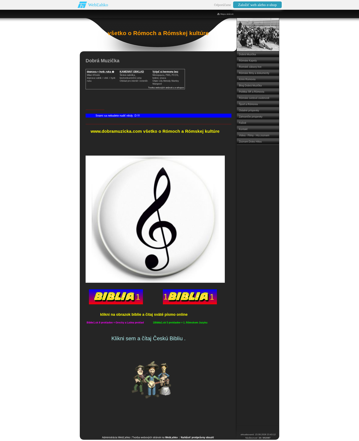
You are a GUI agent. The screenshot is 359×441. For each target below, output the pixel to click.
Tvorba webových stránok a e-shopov (166, 87)
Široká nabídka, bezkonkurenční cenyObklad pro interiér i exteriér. (134, 78)
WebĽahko (98, 4)
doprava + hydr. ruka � (100, 71)
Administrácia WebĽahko (116, 437)
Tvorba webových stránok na (155, 437)
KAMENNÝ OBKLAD (132, 71)
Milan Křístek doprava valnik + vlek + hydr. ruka (101, 78)
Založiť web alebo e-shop (257, 5)
